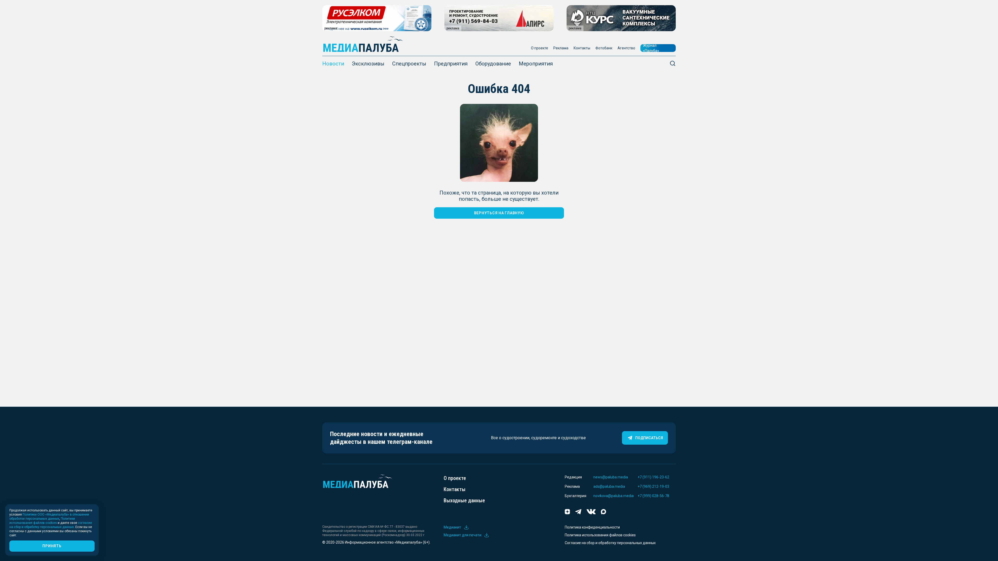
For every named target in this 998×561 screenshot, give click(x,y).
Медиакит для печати (462, 535)
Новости (333, 64)
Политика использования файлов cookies (600, 535)
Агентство (626, 48)
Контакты (582, 48)
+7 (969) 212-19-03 (653, 486)
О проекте (539, 48)
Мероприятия (536, 64)
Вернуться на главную (499, 213)
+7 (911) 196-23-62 (653, 477)
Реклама (560, 48)
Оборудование (493, 64)
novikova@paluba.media (613, 496)
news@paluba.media (610, 477)
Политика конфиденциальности (592, 527)
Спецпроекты (409, 64)
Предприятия (451, 64)
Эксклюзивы (368, 64)
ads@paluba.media (609, 486)
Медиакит (452, 527)
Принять (51, 546)
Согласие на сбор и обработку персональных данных (610, 543)
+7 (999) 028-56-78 (653, 496)
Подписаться (649, 438)
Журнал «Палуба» (651, 48)
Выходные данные (464, 500)
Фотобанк (603, 48)
